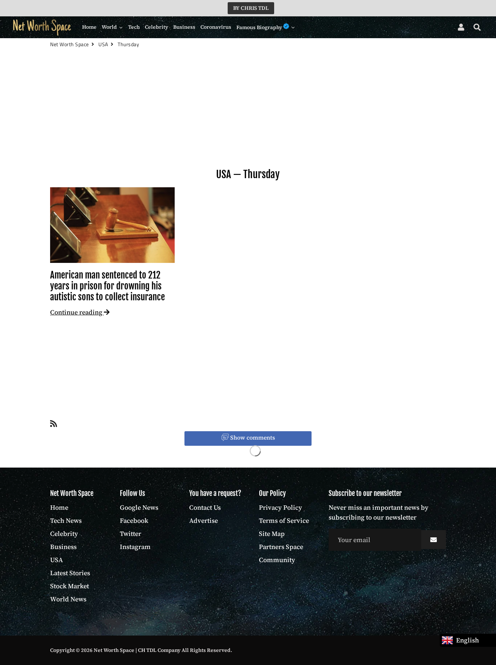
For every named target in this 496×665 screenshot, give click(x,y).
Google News (139, 507)
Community (277, 559)
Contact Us (205, 507)
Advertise (203, 520)
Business (63, 546)
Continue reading (77, 312)
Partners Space (281, 546)
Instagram (135, 546)
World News (68, 599)
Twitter (130, 533)
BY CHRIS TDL (251, 8)
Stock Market (69, 585)
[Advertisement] (248, 120)
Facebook (134, 520)
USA (223, 174)
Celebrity (64, 533)
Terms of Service (284, 520)
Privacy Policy (280, 507)
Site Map (272, 533)
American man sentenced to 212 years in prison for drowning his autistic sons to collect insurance (107, 286)
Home (59, 507)
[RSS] (53, 425)
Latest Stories (70, 572)
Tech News (66, 520)
